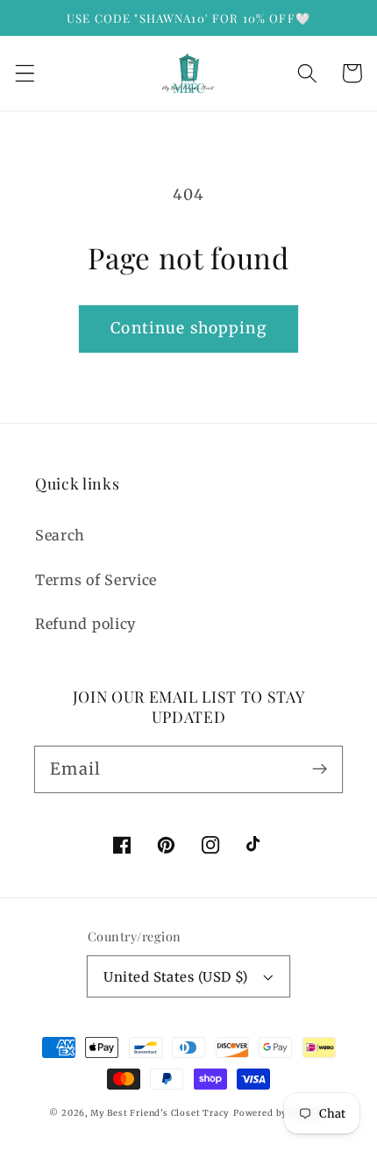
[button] (25, 73)
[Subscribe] (319, 769)
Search (60, 535)
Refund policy (85, 624)
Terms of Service (96, 580)
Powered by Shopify (280, 1113)
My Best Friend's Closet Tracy (160, 1113)
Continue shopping (188, 328)
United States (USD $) (175, 977)
